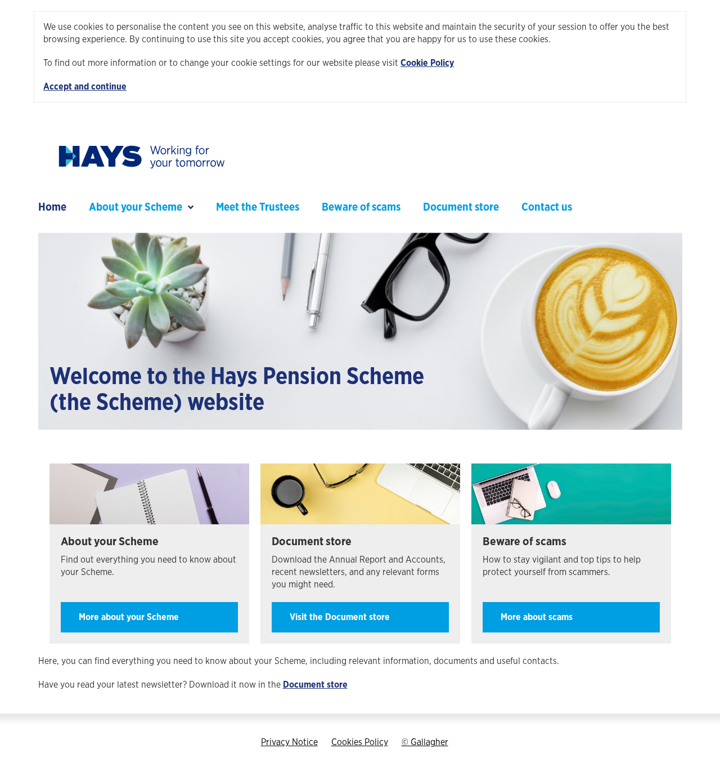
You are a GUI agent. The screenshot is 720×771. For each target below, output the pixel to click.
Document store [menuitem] (461, 207)
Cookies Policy (359, 742)
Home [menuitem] (52, 207)
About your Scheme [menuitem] (135, 207)
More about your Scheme (129, 617)
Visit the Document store (340, 617)
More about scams (537, 617)
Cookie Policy (427, 63)
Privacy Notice (289, 742)
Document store (315, 684)
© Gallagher (425, 742)
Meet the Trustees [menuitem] (257, 207)
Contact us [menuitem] (546, 207)
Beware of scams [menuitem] (361, 207)
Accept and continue (85, 86)
